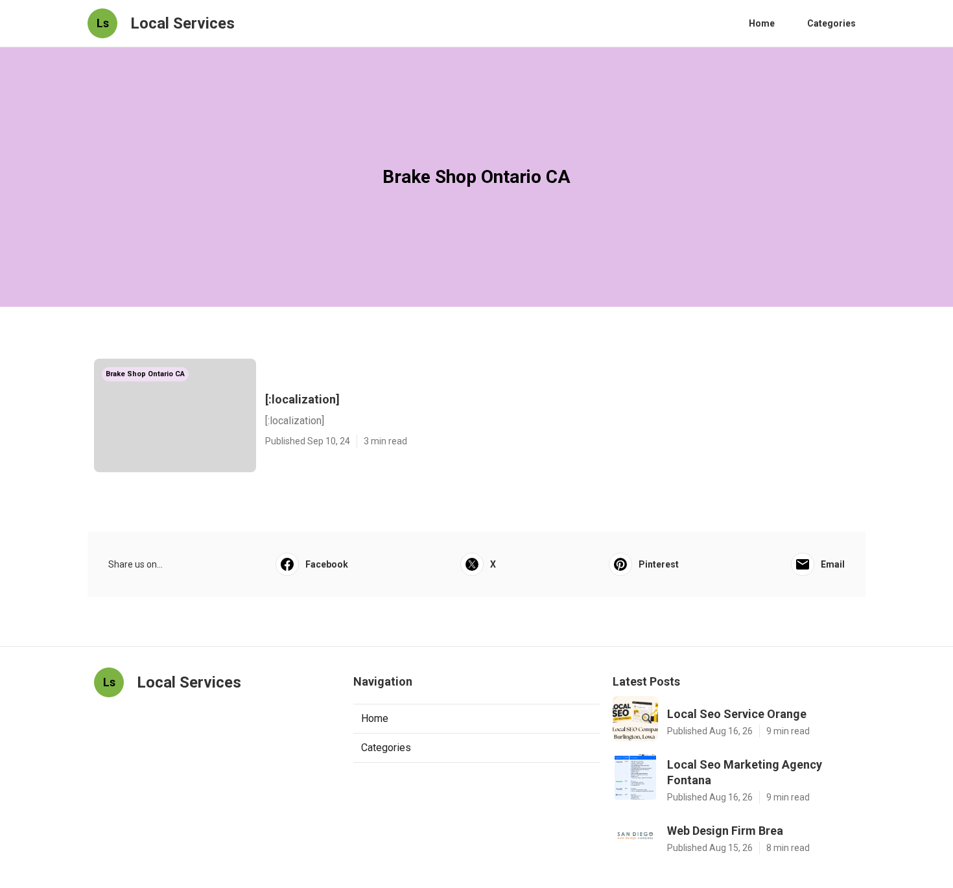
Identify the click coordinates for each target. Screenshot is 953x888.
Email (833, 564)
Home (762, 23)
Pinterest (659, 564)
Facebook (326, 564)
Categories (831, 23)
